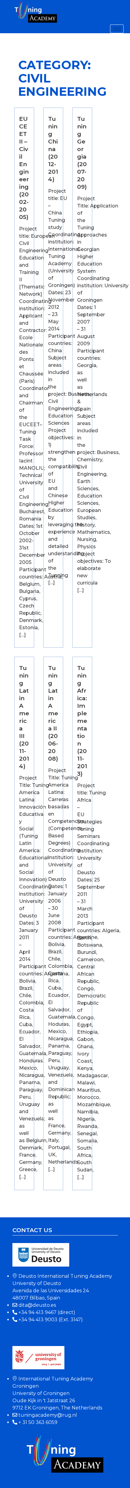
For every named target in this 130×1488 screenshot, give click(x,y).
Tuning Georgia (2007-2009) (82, 152)
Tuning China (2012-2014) (53, 149)
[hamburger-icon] (117, 28)
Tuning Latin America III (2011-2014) (24, 717)
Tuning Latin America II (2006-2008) (53, 713)
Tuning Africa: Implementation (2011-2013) (82, 720)
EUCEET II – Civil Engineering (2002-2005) (24, 168)
